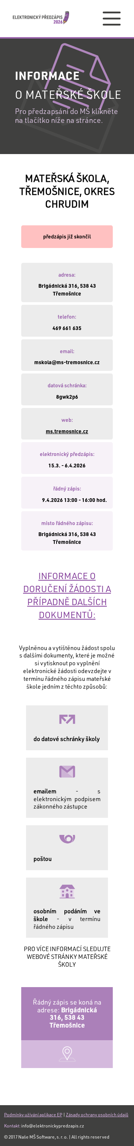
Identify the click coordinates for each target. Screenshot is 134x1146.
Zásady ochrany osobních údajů (97, 1114)
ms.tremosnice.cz (67, 431)
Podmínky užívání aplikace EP (33, 1114)
